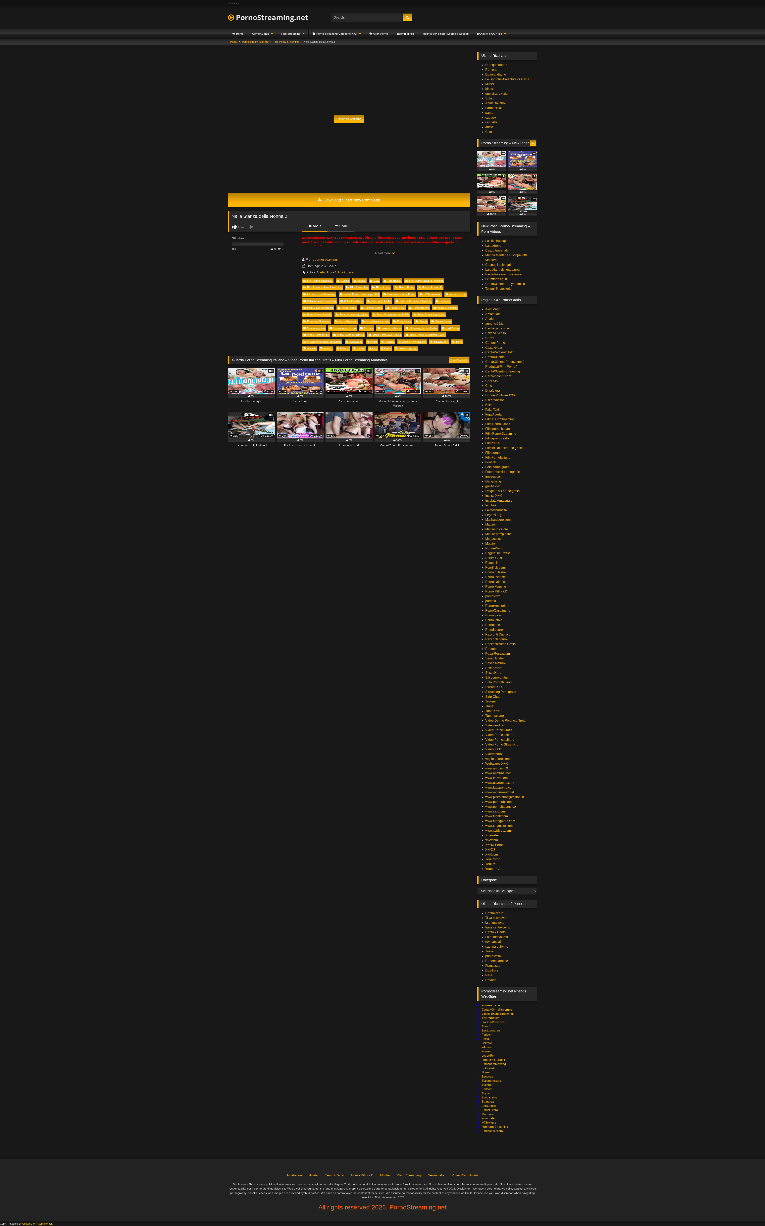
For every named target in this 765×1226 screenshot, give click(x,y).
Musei (489, 84)
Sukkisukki (488, 1068)
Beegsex (487, 1076)
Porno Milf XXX (496, 591)
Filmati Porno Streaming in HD (361, 294)
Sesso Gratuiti (495, 658)
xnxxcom (491, 840)
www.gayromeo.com (499, 782)
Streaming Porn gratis (500, 692)
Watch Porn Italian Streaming (324, 341)
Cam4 (489, 338)
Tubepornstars (491, 1080)
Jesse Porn (489, 1055)
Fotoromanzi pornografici (503, 472)
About (316, 226)
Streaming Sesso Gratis (423, 328)
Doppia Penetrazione (414, 341)
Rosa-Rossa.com (497, 653)
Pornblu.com (490, 1110)
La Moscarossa (496, 510)
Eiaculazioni (441, 341)
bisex (489, 88)
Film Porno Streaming (286, 41)
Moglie (490, 543)
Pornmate (488, 1118)
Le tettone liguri (496, 279)
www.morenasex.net (499, 792)
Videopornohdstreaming (497, 1013)
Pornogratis (493, 615)
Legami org (493, 515)
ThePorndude (490, 1018)
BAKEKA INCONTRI (489, 33)
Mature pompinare (498, 534)
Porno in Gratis (373, 307)
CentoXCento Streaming (502, 371)
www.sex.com (495, 811)
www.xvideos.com (498, 830)
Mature (360, 348)
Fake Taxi (492, 409)
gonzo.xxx (492, 486)
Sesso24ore (493, 668)
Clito (488, 132)
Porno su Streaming (318, 321)
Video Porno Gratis (498, 730)
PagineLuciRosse (498, 553)
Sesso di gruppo (407, 348)
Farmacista (493, 108)
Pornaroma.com (492, 1005)
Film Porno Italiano (493, 1059)
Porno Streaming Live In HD (393, 314)
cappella (491, 122)
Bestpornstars (491, 1030)
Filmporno (492, 452)
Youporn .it (492, 868)
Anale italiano (495, 103)
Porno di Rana (495, 572)
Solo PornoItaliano (498, 682)
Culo (376, 280)
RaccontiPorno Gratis (500, 644)
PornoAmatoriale (497, 605)
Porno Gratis (348, 307)
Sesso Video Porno (344, 328)
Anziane (389, 341)
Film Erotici (394, 280)
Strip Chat (492, 696)
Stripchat (488, 1101)
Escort (489, 405)
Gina (339, 272)
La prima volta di (497, 937)
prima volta (493, 956)
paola (489, 112)
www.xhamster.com (499, 825)
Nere (488, 975)
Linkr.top (487, 1043)
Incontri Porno (457, 294)
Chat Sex (491, 381)
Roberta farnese (496, 961)
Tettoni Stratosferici (498, 288)
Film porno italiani (498, 428)
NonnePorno (494, 548)
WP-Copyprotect (42, 1223)
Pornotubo (492, 625)
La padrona (493, 245)
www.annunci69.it (497, 768)
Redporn (487, 1034)
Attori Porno (380, 33)
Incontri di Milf (405, 33)
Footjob (490, 462)
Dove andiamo (495, 74)
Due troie (491, 970)
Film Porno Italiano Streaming (324, 287)
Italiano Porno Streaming (321, 301)
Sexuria (368, 328)
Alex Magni (493, 309)
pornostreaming (326, 259)
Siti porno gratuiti (497, 677)
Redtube (491, 648)
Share (343, 226)
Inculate (490, 505)
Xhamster (492, 835)
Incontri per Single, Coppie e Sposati (446, 33)
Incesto (328, 348)
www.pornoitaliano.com (501, 806)
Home (240, 33)
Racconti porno (496, 639)
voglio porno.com (497, 758)
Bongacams (489, 1097)
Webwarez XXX (496, 763)
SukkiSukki (452, 328)
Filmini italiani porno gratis (504, 448)
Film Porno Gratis (497, 424)
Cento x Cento (495, 932)
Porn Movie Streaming (320, 307)
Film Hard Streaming (500, 419)
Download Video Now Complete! (351, 200)
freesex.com (493, 476)
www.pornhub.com (498, 802)
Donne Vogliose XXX (500, 395)
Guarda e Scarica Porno (401, 294)
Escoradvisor (494, 400)
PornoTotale (404, 321)
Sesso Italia (436, 1175)
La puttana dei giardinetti (502, 269)
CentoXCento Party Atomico (505, 284)
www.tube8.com (496, 816)
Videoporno (493, 754)
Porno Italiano (421, 307)
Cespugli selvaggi (498, 264)
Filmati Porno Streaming (321, 294)
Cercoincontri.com (498, 376)
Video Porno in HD (318, 334)
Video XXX (493, 749)
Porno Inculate (495, 577)
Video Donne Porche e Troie (505, 720)
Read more (383, 253)
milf (374, 348)
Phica (485, 1038)
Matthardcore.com (498, 519)
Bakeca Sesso (495, 333)
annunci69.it (494, 323)
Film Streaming (290, 33)
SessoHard (493, 672)
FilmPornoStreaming (495, 1126)
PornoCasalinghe (497, 610)
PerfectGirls (493, 558)
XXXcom (491, 854)
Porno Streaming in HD (255, 41)
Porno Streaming (447, 307)
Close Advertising (349, 119)
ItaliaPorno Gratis (381, 301)
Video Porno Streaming (350, 334)
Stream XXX (494, 687)
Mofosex (487, 1114)
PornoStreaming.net (271, 17)
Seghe (423, 321)
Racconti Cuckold (497, 634)
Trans (489, 706)
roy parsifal (493, 941)
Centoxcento (494, 913)
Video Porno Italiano (499, 739)
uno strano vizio (496, 93)
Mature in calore (496, 529)
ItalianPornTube (353, 301)
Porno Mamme (495, 586)
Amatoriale (493, 314)
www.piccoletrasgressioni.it (504, 797)
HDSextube (489, 1122)
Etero (459, 341)
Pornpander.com (492, 1131)
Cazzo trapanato (497, 250)
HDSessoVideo (432, 294)
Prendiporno (494, 629)
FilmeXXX (492, 443)
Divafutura (492, 390)
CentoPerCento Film (499, 352)
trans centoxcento (497, 927)
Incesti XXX (493, 495)
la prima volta (494, 922)
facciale (311, 348)
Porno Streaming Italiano (353, 314)
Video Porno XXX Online (386, 334)
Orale (387, 348)
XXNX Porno (494, 845)
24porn (486, 1047)
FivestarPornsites (493, 1022)
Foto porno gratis (497, 467)
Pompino (445, 301)
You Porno (492, 859)
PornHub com (495, 567)
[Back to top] (752, 1214)
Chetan (26, 1223)
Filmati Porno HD (432, 287)
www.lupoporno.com (499, 787)
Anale (373, 341)
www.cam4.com (496, 778)
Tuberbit (487, 1085)
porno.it (490, 601)
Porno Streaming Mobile (431, 314)
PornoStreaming (348, 321)
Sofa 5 (489, 98)
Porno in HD (397, 307)
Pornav (486, 1051)
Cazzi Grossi (494, 347)
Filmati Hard (383, 287)
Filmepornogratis (497, 438)
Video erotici (494, 725)
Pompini (491, 562)
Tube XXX (492, 711)
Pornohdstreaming (494, 1064)
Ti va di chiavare (496, 918)
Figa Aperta (493, 414)
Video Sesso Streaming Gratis (426, 334)
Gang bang (493, 481)
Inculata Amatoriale (498, 500)
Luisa (349, 272)
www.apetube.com (498, 773)
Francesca (492, 965)
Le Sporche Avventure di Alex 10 (508, 79)
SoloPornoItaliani (391, 328)
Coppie (361, 280)
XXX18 (490, 849)
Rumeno (491, 69)
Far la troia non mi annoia (503, 274)
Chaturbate (489, 1105)
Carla (321, 272)
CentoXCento (260, 33)
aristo (489, 127)
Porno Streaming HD (319, 314)
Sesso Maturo (495, 663)
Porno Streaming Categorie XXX (336, 33)
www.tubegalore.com (500, 821)
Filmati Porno (406, 287)
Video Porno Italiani (499, 735)
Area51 (486, 1026)
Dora (330, 272)
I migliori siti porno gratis (502, 491)
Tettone (490, 701)
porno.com (492, 596)
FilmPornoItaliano (497, 457)
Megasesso (493, 538)
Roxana (490, 980)
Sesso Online (443, 321)
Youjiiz (490, 864)
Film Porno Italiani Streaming (426, 280)
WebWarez (356, 341)
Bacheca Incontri (497, 328)
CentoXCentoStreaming (497, 1009)
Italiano (344, 348)
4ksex (485, 1072)
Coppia (345, 280)
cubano (490, 117)
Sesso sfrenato (316, 328)
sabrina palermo (496, 946)
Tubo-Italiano (494, 715)
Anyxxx (486, 1093)
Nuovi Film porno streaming (415, 301)
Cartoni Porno (495, 342)
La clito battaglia (496, 241)
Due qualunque (496, 65)
